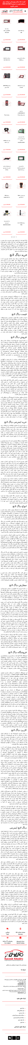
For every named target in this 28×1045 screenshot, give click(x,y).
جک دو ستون (4, 685)
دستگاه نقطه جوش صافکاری (20, 292)
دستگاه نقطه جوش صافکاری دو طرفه (12, 375)
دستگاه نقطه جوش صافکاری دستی (17, 457)
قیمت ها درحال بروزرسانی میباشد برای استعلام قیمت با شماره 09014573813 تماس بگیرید (14, 4)
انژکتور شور (5, 614)
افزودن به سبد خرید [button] (21, 32)
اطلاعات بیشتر (21, 169)
